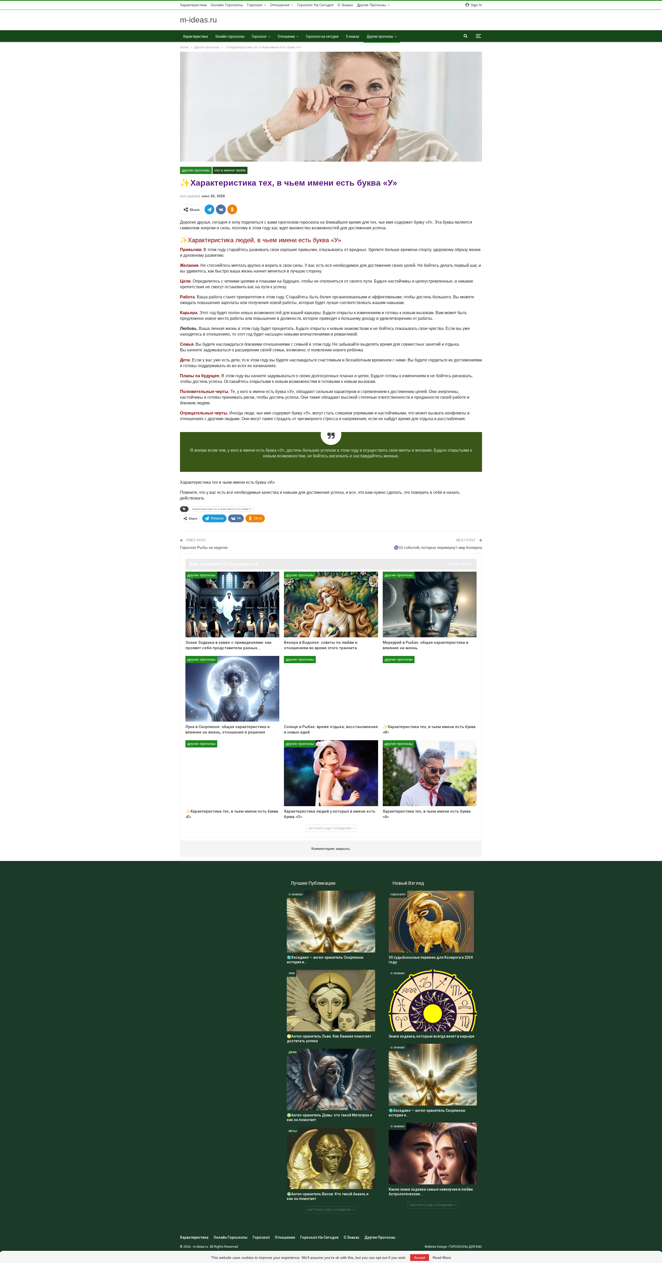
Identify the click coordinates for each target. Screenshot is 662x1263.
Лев (292, 973)
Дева (293, 1052)
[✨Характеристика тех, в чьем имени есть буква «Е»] (232, 773)
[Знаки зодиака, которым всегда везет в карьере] (433, 1000)
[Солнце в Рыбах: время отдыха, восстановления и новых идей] (331, 689)
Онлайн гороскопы (227, 5)
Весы (293, 1131)
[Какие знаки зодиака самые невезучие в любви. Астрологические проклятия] (433, 1153)
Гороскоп (254, 5)
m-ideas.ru (198, 20)
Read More (442, 1257)
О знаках (345, 5)
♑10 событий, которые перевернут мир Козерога (438, 547)
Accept (419, 1258)
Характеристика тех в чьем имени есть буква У (221, 509)
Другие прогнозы (371, 5)
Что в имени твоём (230, 170)
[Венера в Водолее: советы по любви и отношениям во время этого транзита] (331, 604)
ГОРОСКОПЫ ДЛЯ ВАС (465, 1247)
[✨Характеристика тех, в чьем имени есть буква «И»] (430, 689)
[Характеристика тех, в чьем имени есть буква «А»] (430, 773)
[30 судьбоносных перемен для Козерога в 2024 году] (433, 921)
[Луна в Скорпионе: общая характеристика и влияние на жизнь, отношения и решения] (232, 689)
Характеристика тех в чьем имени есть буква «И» (227, 482)
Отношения (280, 5)
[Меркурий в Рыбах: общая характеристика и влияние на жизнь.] (430, 604)
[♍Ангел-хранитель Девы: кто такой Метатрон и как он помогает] (331, 1079)
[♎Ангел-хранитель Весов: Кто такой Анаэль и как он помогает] (331, 1158)
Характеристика (193, 5)
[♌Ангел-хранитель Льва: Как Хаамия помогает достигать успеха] (331, 1000)
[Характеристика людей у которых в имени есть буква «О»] (331, 773)
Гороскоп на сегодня (315, 5)
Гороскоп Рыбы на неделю (204, 547)
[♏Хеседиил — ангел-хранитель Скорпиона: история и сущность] (331, 921)
